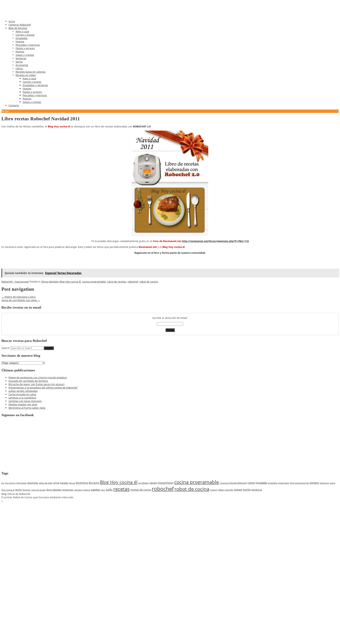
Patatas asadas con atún (22, 404)
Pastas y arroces (25, 48)
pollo (109, 490)
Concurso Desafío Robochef (233, 482)
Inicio (11, 21)
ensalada (261, 482)
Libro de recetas (116, 281)
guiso (332, 482)
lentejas (26, 489)
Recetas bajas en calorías (31, 71)
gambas (314, 482)
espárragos (283, 482)
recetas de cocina (140, 489)
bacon (72, 482)
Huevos (20, 41)
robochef (133, 281)
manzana (78, 490)
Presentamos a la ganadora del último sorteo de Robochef (42, 387)
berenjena (82, 482)
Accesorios (22, 65)
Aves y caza (22, 31)
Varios (19, 61)
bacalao (64, 482)
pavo (103, 490)
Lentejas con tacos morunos (25, 401)
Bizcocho (94, 482)
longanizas (67, 489)
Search (5, 348)
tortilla (247, 489)
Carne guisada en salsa (22, 394)
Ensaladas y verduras (35, 85)
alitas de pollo (46, 482)
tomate (238, 489)
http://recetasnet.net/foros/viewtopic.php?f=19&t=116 (215, 241)
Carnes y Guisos (25, 34)
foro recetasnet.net (299, 482)
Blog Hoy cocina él (70, 281)
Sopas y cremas (25, 55)
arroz (56, 482)
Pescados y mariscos (28, 45)
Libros (19, 68)
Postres (20, 51)
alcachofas (32, 482)
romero (213, 489)
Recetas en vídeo (26, 75)
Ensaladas (22, 38)
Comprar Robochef (19, 24)
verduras (256, 489)
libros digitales (50, 281)
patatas (95, 489)
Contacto (13, 105)
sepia (221, 489)
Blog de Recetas (17, 28)
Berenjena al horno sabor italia (26, 407)
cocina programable (94, 281)
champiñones (165, 482)
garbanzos (324, 483)
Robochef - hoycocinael (15, 281)
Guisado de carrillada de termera (28, 381)
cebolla (153, 482)
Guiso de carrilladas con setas (20, 300)
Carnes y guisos (32, 82)
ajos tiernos (10, 483)
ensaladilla (272, 483)
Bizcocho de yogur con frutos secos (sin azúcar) (36, 384)
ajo (2, 483)
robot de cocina (148, 281)
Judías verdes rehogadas (23, 391)
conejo (251, 482)
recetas (121, 489)
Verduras (21, 58)
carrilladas (143, 482)
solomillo (228, 489)
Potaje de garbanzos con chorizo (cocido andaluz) (37, 377)
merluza (86, 490)
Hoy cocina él (8, 489)
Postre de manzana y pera (18, 296)
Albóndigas (21, 483)
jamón (18, 489)
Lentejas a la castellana (22, 397)
